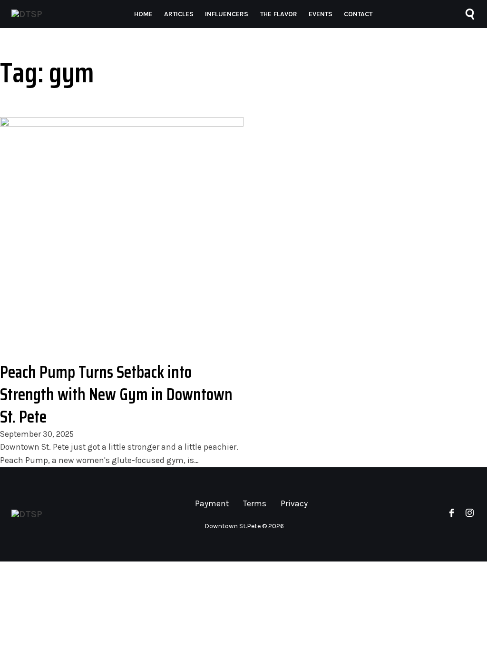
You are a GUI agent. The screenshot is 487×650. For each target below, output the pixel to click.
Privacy (294, 503)
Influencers (226, 14)
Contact (358, 14)
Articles (179, 14)
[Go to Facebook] (452, 514)
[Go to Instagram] (470, 514)
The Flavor (278, 14)
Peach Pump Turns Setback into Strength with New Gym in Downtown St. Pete (116, 394)
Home (143, 14)
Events (320, 14)
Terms (254, 503)
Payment (212, 503)
